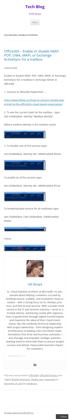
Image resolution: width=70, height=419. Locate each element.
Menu (35, 22)
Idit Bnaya (32, 383)
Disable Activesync (21, 379)
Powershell (49, 379)
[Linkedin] (35, 365)
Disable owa (37, 379)
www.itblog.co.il (17, 355)
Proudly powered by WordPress (19, 412)
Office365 (34, 375)
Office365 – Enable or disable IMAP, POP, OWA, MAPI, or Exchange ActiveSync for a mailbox (31, 55)
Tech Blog (35, 6)
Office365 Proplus (48, 375)
